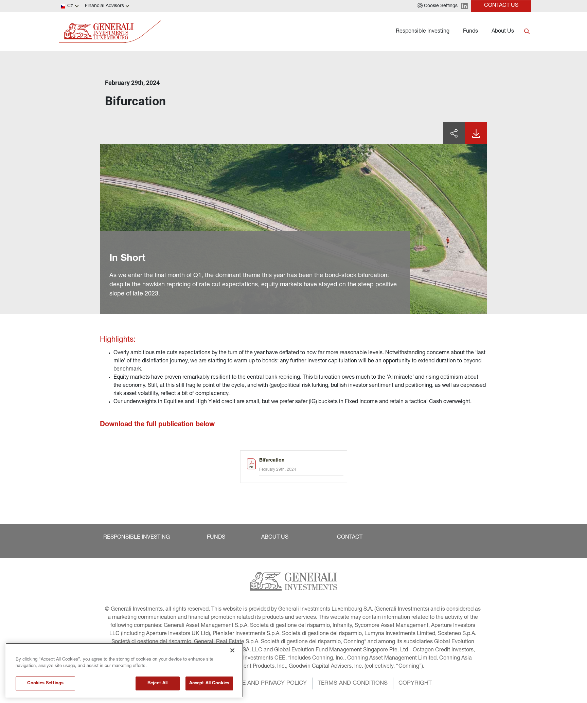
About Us (503, 31)
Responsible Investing (422, 31)
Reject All (157, 683)
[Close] (232, 650)
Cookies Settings (45, 683)
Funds (470, 31)
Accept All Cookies (209, 683)
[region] (124, 670)
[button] (437, 6)
